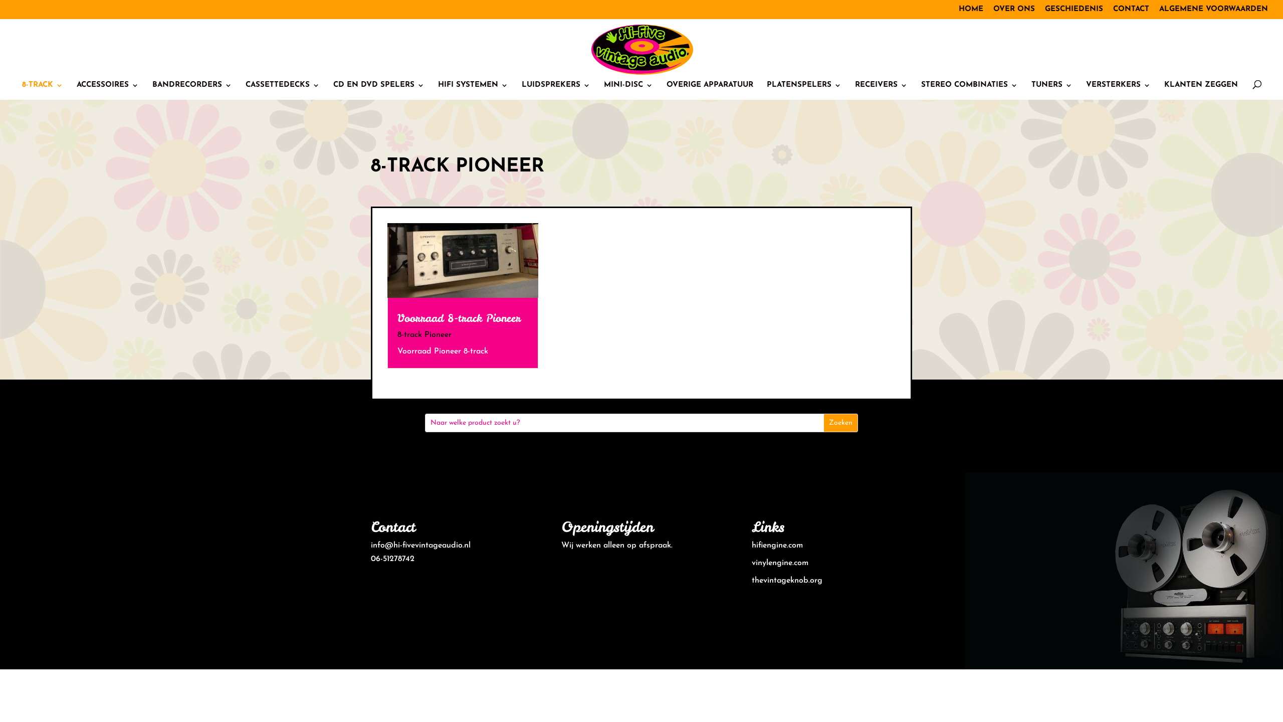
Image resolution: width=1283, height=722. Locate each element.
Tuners (1046, 85)
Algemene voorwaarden (1213, 9)
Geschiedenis (1074, 9)
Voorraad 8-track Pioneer (459, 318)
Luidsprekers (551, 85)
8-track (37, 85)
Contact (1131, 9)
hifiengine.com (777, 546)
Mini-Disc (623, 85)
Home (971, 9)
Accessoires (103, 85)
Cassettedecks (278, 85)
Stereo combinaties (964, 85)
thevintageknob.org (787, 581)
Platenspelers (799, 85)
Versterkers (1113, 85)
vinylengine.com (780, 563)
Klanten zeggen (1201, 85)
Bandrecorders (187, 85)
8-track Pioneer (424, 335)
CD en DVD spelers (373, 85)
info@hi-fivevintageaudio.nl (421, 546)
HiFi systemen (468, 85)
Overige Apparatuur (710, 85)
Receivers (876, 85)
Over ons (1014, 9)
